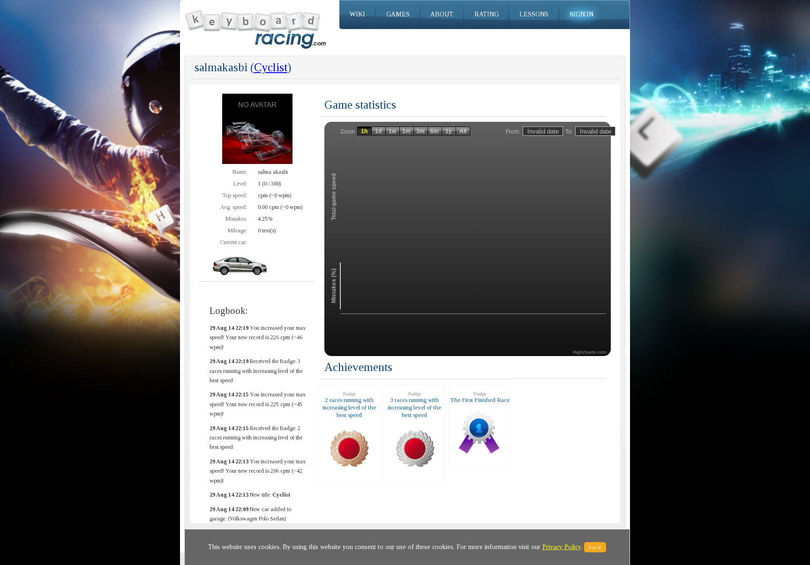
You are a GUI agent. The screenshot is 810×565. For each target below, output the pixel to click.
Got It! (595, 547)
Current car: (233, 242)
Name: (239, 172)
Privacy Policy (561, 546)
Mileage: (237, 230)
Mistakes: (236, 219)
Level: (240, 183)
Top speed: (234, 195)
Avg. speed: (233, 207)
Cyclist (270, 67)
